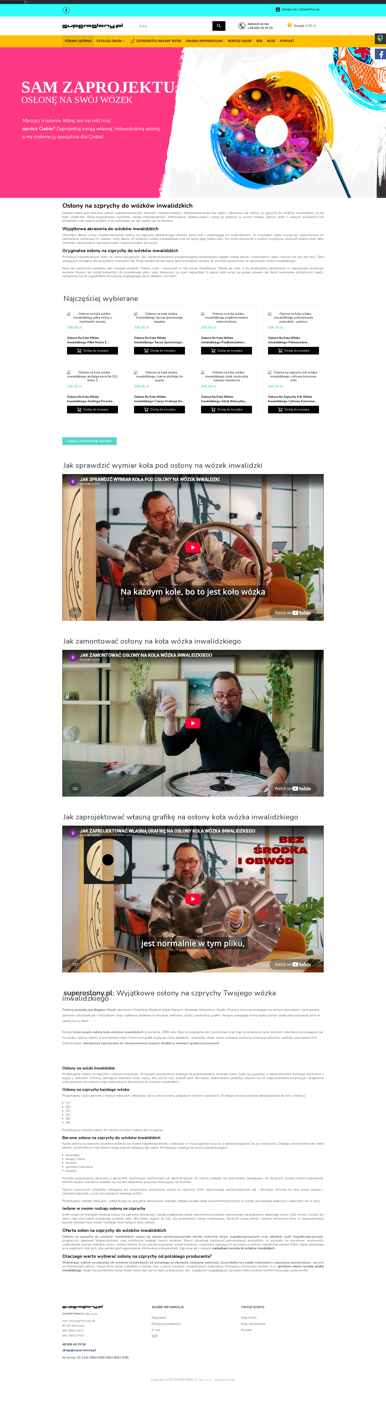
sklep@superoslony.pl (79, 1350)
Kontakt (246, 1330)
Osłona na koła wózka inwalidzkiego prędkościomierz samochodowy (222, 340)
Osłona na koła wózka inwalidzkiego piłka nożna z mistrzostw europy (87, 340)
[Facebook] (66, 10)
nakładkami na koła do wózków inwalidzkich (243, 1248)
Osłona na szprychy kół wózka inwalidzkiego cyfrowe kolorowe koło (291, 399)
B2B (154, 1336)
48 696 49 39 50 (74, 1344)
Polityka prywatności (166, 1324)
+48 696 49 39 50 (260, 26)
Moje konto (249, 1318)
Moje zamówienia (253, 1324)
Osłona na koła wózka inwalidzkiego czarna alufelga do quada (158, 399)
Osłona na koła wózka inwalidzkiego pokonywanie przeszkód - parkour (287, 340)
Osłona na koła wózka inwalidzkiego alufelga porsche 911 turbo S (89, 399)
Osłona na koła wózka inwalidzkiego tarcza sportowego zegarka (158, 340)
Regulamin (159, 1318)
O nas (156, 1330)
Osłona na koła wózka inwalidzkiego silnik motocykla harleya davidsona (223, 399)
